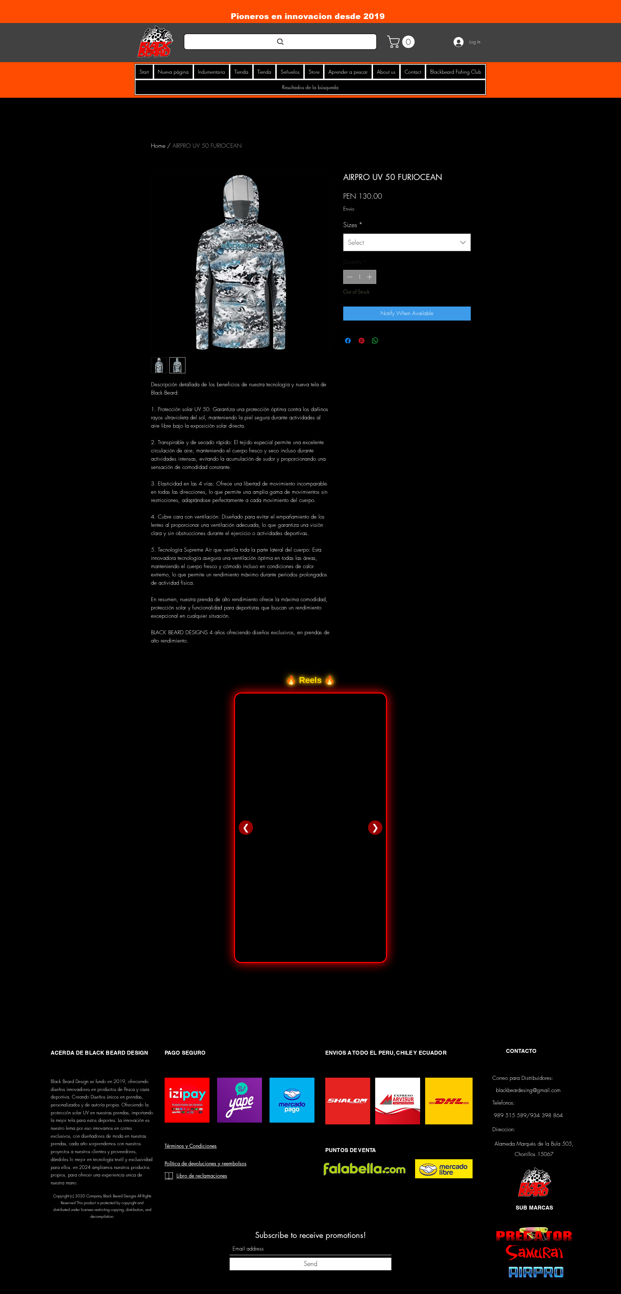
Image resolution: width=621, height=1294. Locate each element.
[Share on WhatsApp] (375, 340)
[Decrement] (349, 277)
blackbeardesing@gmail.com (528, 1090)
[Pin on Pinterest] (361, 340)
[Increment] (370, 277)
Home (158, 145)
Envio (348, 208)
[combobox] (407, 243)
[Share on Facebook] (348, 340)
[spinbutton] (359, 277)
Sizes (353, 224)
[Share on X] (389, 340)
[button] (402, 42)
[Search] (280, 41)
